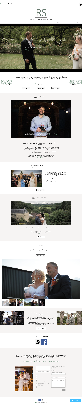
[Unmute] (2, 70)
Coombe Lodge (43, 320)
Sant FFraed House (50, 320)
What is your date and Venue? (56, 375)
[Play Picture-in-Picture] (79, 70)
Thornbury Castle (32, 322)
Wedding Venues (41, 324)
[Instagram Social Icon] (38, 342)
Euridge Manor (37, 320)
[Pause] (1, 70)
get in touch (54, 151)
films (38, 78)
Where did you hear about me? (57, 372)
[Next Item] (78, 279)
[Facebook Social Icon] (44, 342)
